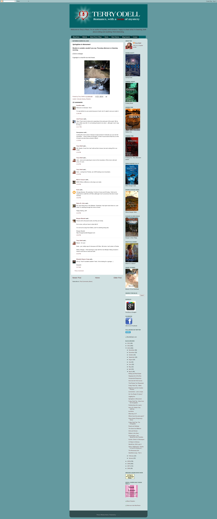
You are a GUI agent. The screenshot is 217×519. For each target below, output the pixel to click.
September (132, 357)
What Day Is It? (133, 413)
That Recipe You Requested (136, 383)
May (130, 366)
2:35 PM (78, 164)
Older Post (118, 278)
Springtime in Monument (135, 399)
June (130, 364)
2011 (128, 345)
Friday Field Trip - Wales (135, 385)
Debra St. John (80, 203)
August (131, 359)
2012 (128, 343)
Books (106, 37)
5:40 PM (78, 253)
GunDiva (78, 105)
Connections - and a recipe (136, 391)
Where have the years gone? (136, 416)
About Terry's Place (96, 37)
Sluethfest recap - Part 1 (135, 453)
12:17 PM (79, 127)
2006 (128, 468)
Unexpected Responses (135, 378)
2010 (128, 348)
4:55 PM (78, 235)
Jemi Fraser (79, 119)
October (131, 354)
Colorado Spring (81, 99)
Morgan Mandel (80, 218)
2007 (128, 466)
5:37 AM (78, 267)
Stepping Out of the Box (135, 376)
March (130, 371)
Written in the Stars (134, 433)
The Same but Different (135, 428)
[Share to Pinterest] (102, 96)
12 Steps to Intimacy (134, 442)
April (130, 369)
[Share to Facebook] (101, 96)
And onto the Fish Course (135, 380)
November (132, 352)
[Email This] (96, 96)
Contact (135, 37)
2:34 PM (78, 152)
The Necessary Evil (134, 450)
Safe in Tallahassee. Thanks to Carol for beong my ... (136, 447)
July (130, 362)
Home (97, 278)
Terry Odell (81, 96)
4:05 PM (78, 197)
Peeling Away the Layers (135, 405)
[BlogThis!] (97, 96)
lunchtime (131, 411)
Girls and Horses (133, 431)
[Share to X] (99, 96)
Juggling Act (132, 396)
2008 (128, 463)
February (131, 455)
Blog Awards (126, 37)
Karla (77, 189)
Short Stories (115, 37)
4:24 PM (78, 213)
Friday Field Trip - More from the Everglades (136, 402)
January (131, 458)
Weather (88, 99)
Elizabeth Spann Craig (82, 259)
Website (84, 37)
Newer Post (76, 278)
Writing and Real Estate (135, 373)
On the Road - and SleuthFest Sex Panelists (136, 436)
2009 (128, 461)
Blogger (118, 514)
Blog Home (76, 37)
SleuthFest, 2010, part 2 (135, 444)
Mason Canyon (80, 179)
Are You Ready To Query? (135, 394)
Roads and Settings (134, 426)
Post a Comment (79, 270)
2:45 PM (78, 184)
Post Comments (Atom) (86, 281)
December (132, 350)
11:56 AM (78, 113)
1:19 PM (78, 140)
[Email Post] (106, 96)
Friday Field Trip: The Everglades (134, 423)
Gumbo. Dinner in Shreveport (136, 439)
